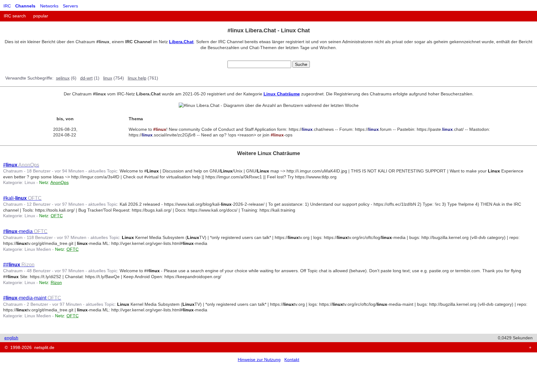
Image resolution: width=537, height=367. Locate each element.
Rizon (56, 282)
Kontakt (291, 359)
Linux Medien (38, 249)
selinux (63, 78)
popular (40, 15)
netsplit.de (44, 347)
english (11, 337)
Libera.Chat (181, 41)
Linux (30, 182)
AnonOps (59, 182)
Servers (70, 5)
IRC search (15, 15)
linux (107, 78)
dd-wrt (86, 78)
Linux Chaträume (282, 93)
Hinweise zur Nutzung (259, 359)
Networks (49, 5)
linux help (137, 78)
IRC (7, 5)
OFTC (57, 215)
